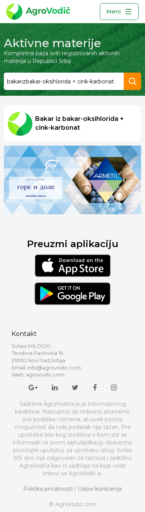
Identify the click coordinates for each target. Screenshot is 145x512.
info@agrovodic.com (54, 368)
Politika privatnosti (48, 488)
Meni (113, 11)
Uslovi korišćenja (100, 488)
